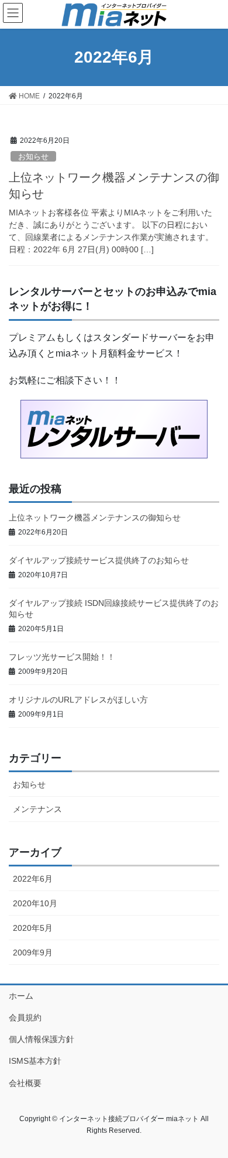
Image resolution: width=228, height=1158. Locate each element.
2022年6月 (33, 878)
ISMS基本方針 (35, 1061)
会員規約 (25, 1017)
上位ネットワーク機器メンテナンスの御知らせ (95, 517)
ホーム (21, 996)
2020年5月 (33, 928)
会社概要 (25, 1083)
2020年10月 (35, 903)
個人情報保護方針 (41, 1039)
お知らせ (33, 156)
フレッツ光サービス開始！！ (62, 657)
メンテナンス (37, 809)
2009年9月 (33, 952)
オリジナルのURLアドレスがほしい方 (78, 699)
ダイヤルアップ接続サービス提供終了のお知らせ (99, 560)
